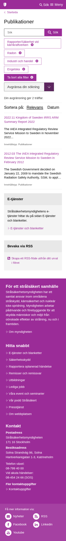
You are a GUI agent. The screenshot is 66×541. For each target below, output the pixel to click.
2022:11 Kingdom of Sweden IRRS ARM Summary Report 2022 (31, 119)
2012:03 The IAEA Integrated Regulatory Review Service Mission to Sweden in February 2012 (31, 158)
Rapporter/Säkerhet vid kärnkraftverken (23, 43)
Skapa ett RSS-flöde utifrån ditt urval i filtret (35, 260)
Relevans (35, 107)
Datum (53, 107)
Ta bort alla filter (18, 77)
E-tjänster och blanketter (26, 228)
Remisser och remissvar (25, 373)
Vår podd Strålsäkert (23, 400)
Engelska (14, 69)
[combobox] (33, 32)
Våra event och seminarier (26, 393)
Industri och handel (20, 61)
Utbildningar (17, 380)
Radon (12, 53)
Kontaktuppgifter (20, 489)
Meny (59, 4)
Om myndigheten (20, 332)
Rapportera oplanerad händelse (30, 366)
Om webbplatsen (20, 414)
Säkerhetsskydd (19, 359)
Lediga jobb (17, 387)
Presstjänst (16, 407)
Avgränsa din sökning (23, 87)
